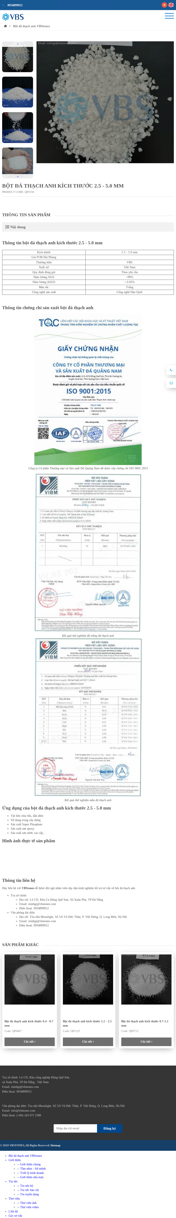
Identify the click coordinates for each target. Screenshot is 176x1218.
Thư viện (14, 1198)
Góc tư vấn (15, 1215)
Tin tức (13, 1181)
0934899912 (15, 5)
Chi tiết (29, 1041)
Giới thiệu (15, 1160)
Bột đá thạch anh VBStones (31, 26)
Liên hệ (13, 1211)
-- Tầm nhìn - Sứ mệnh (31, 1168)
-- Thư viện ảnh (26, 1203)
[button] (17, 44)
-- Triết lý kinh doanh (30, 1173)
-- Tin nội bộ (25, 1185)
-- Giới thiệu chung (29, 1164)
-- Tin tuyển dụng (28, 1194)
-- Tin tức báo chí (28, 1190)
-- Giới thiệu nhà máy (30, 1177)
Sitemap (55, 1145)
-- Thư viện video (28, 1207)
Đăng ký (109, 1128)
